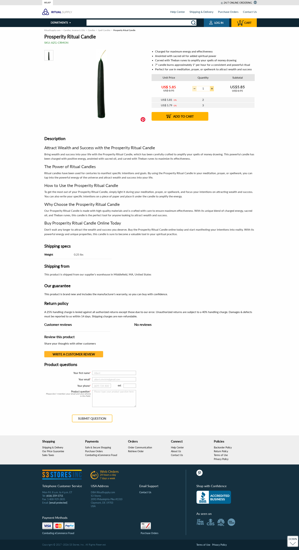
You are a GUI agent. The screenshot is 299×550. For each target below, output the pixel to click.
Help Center (177, 11)
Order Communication (140, 447)
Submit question (92, 418)
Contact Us (250, 11)
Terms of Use (221, 455)
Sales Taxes (48, 455)
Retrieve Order (136, 451)
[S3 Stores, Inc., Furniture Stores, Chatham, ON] (213, 497)
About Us (176, 451)
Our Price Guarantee (53, 451)
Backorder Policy (223, 447)
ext (119, 385)
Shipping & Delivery (201, 11)
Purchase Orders (228, 11)
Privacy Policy (221, 459)
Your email (84, 379)
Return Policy (221, 451)
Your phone (83, 385)
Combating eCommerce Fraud (101, 455)
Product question (80, 391)
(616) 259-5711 (54, 495)
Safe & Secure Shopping (98, 447)
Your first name (81, 373)
